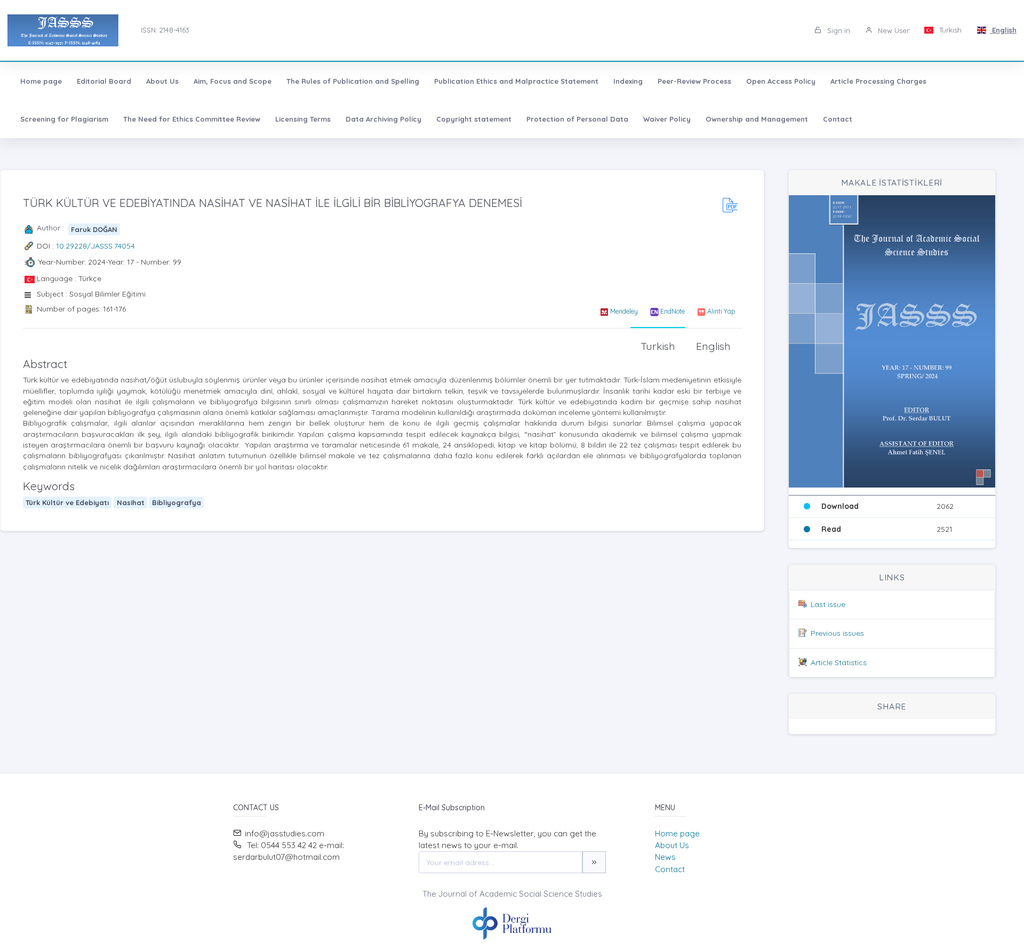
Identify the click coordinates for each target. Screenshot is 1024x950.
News (665, 857)
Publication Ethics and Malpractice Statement (516, 81)
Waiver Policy (667, 119)
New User (892, 30)
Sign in (837, 30)
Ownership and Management (757, 119)
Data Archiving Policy (383, 119)
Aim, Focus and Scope (232, 81)
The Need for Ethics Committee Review (191, 119)
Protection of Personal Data (577, 119)
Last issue (828, 604)
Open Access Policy (780, 81)
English (1003, 30)
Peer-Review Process (694, 81)
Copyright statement (473, 119)
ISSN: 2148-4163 (165, 30)
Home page (41, 81)
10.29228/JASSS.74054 (95, 246)
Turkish (949, 30)
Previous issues (837, 633)
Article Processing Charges (878, 81)
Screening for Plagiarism (64, 119)
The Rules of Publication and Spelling (352, 81)
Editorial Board (104, 81)
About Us (162, 81)
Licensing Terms (303, 119)
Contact (837, 119)
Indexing (628, 81)
